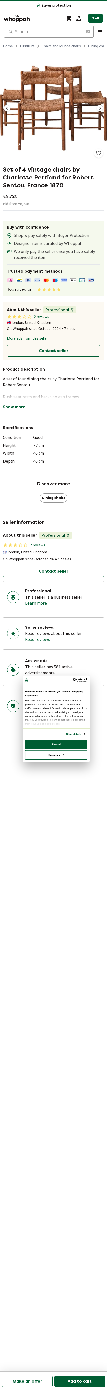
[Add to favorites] (98, 153)
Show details (73, 733)
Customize (54, 754)
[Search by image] (87, 31)
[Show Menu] (100, 32)
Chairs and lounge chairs (61, 46)
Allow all (56, 744)
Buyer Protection (73, 235)
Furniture (27, 46)
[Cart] (69, 18)
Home (8, 46)
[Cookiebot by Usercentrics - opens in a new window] (73, 680)
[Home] (32, 18)
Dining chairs (53, 498)
